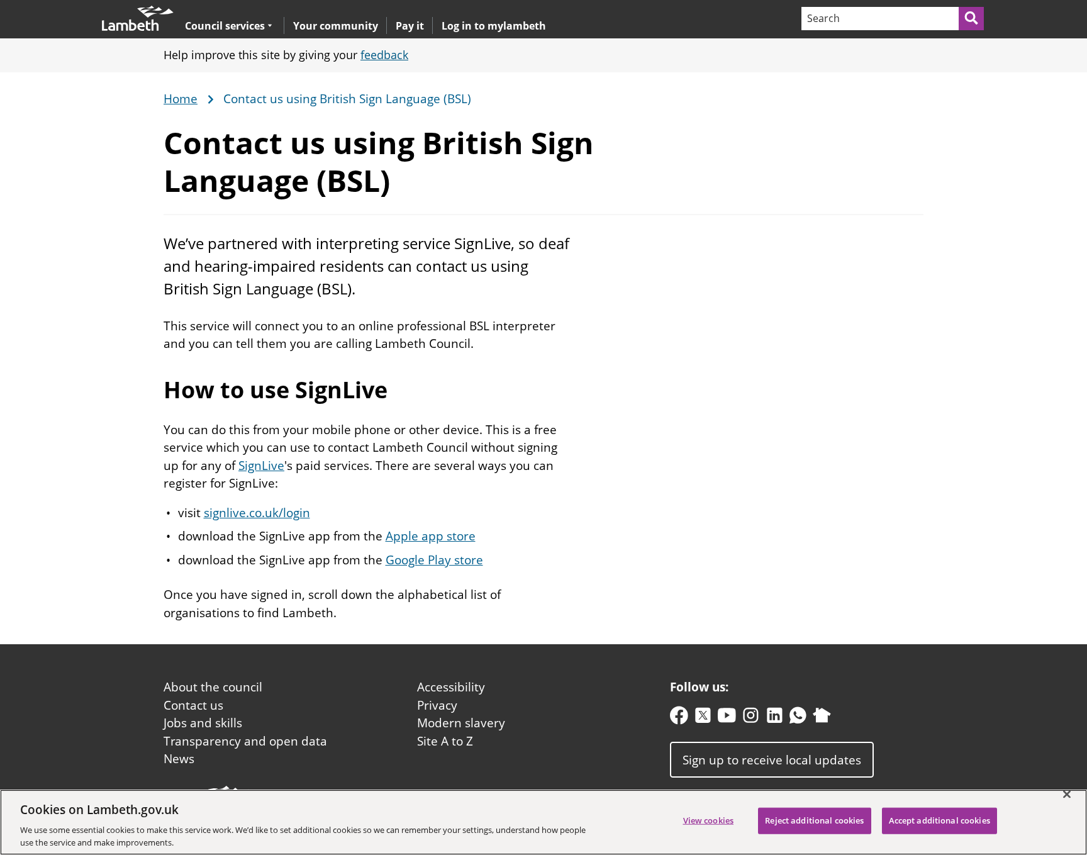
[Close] (1067, 794)
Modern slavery (461, 723)
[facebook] (679, 718)
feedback (384, 54)
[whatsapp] (798, 718)
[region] (543, 822)
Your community (335, 26)
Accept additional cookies (939, 820)
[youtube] (727, 718)
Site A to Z (445, 741)
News (179, 759)
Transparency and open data (245, 741)
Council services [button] (225, 25)
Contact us (193, 705)
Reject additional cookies (814, 820)
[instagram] (751, 718)
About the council (213, 687)
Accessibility (451, 687)
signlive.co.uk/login (257, 513)
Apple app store (431, 536)
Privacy (437, 705)
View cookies (708, 820)
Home (181, 99)
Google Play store (434, 560)
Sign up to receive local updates (772, 759)
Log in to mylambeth (494, 26)
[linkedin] (775, 718)
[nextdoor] (822, 718)
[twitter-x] (703, 718)
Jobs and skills (203, 723)
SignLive (261, 465)
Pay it (410, 26)
